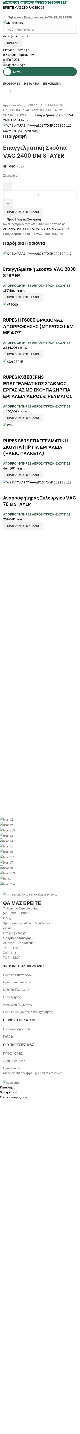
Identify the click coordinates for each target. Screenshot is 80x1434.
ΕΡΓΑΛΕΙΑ (35, 105)
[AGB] (37, 851)
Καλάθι (8, 1036)
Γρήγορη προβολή (19, 261)
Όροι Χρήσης (12, 997)
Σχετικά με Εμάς (14, 1061)
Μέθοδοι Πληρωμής (16, 989)
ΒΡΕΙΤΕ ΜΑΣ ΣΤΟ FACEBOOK (24, 7)
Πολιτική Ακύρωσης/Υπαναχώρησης (28, 1012)
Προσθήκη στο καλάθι (23, 212)
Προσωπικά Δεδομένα (18, 982)
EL (10, 91)
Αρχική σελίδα (13, 105)
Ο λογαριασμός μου (16, 1029)
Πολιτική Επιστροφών (17, 975)
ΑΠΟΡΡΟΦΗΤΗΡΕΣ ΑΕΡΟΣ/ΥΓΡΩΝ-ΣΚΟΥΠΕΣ (36, 229)
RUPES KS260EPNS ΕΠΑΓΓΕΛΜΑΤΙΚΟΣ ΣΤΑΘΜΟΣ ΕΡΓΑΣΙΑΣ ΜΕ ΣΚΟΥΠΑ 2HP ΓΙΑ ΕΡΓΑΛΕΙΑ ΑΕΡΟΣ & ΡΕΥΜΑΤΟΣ (37, 386)
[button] (23, 297)
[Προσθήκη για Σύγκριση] (8, 261)
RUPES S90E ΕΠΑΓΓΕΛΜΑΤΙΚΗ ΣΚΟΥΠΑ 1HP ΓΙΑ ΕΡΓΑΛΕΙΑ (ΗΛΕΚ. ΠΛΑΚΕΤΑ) (35, 447)
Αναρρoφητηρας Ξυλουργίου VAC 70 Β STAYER (39, 501)
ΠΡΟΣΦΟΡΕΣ (13, 1053)
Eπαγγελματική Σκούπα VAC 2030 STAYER (39, 272)
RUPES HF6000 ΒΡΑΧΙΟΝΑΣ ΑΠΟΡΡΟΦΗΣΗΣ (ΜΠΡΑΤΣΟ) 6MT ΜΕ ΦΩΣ (39, 326)
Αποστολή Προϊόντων (17, 1004)
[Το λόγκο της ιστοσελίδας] (14, 22)
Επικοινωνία (11, 1068)
